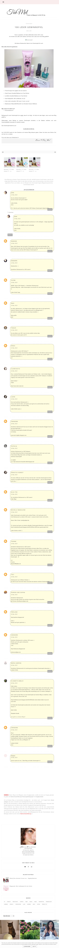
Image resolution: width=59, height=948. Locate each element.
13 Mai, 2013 (14, 194)
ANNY (34, 904)
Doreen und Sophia (18, 592)
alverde (29, 904)
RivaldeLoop (49, 901)
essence (9, 901)
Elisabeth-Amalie (17, 681)
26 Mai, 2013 (14, 665)
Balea (31, 901)
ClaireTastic (15, 368)
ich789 (13, 280)
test (12, 574)
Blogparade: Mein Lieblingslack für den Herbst (21, 886)
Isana (35, 901)
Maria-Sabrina (16, 663)
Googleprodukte (39, 796)
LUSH (24, 904)
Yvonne (13, 541)
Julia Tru (14, 492)
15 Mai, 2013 (14, 330)
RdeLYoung (15, 901)
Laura (13, 397)
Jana (12, 192)
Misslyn (11, 904)
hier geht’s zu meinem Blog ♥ (18, 716)
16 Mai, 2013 (14, 371)
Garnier (6, 904)
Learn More (27, 946)
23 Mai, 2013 (14, 494)
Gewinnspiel (29, 23)
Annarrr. (14, 260)
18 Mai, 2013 (14, 423)
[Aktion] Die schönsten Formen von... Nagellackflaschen (23, 878)
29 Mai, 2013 (14, 729)
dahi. (13, 303)
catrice (21, 901)
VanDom (14, 241)
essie (26, 901)
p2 (4, 901)
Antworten (50, 209)
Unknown (14, 421)
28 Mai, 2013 (14, 683)
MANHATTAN (41, 901)
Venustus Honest (17, 472)
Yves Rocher (18, 904)
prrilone (14, 612)
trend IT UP (44, 904)
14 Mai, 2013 (17, 218)
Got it (34, 946)
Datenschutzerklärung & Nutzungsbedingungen (22, 796)
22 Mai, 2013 (14, 474)
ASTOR (38, 904)
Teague (13, 328)
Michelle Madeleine (18, 510)
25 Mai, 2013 (14, 614)
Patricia (14, 446)
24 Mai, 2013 (14, 576)
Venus (13, 345)
